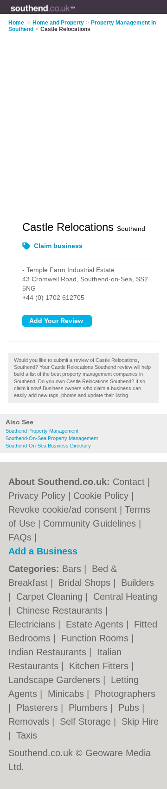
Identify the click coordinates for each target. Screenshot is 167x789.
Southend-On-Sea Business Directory (48, 445)
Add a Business (42, 551)
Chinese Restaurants (60, 610)
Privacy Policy (36, 496)
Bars (73, 569)
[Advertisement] (83, 120)
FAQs (20, 537)
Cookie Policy (100, 496)
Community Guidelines (89, 523)
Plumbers (89, 707)
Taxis (26, 735)
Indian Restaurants (48, 652)
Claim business (58, 245)
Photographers (125, 694)
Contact (129, 482)
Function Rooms (96, 638)
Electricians (33, 624)
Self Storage (87, 721)
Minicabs (67, 694)
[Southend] (75, 14)
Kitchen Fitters (100, 666)
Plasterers (38, 707)
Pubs (130, 707)
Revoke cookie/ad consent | (66, 509)
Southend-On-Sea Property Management (52, 438)
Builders (137, 583)
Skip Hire (140, 721)
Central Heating (125, 596)
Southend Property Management (42, 431)
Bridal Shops (85, 583)
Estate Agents (96, 624)
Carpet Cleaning (50, 596)
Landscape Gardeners (55, 680)
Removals (30, 721)
